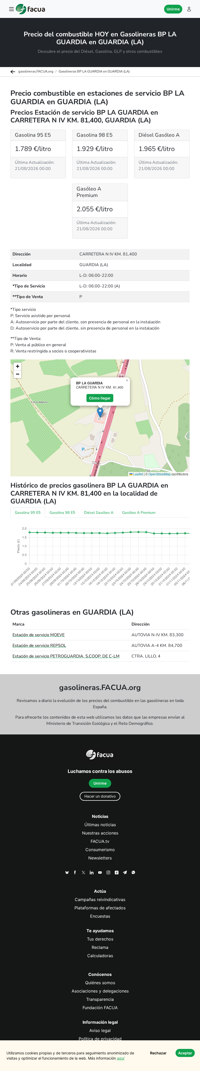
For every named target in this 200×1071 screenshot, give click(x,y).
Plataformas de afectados (100, 907)
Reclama (100, 947)
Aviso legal (100, 1030)
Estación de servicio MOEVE (38, 635)
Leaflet (138, 474)
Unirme (173, 9)
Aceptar (185, 1053)
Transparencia (100, 999)
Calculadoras (100, 955)
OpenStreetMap (159, 474)
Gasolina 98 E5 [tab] (62, 512)
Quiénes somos (100, 982)
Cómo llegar (100, 398)
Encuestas (100, 916)
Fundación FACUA (100, 1007)
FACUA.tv (100, 841)
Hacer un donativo (100, 796)
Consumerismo (100, 849)
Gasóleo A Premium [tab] (138, 512)
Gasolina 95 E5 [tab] (28, 512)
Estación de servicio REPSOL (39, 645)
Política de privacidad (100, 1038)
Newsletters (100, 857)
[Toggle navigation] (11, 9)
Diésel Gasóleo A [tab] (98, 512)
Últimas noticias (100, 824)
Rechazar (158, 1053)
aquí (120, 1058)
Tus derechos (100, 939)
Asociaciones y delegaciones (100, 991)
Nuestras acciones (100, 833)
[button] (100, 412)
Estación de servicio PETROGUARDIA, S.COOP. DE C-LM (66, 656)
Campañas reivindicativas (100, 899)
